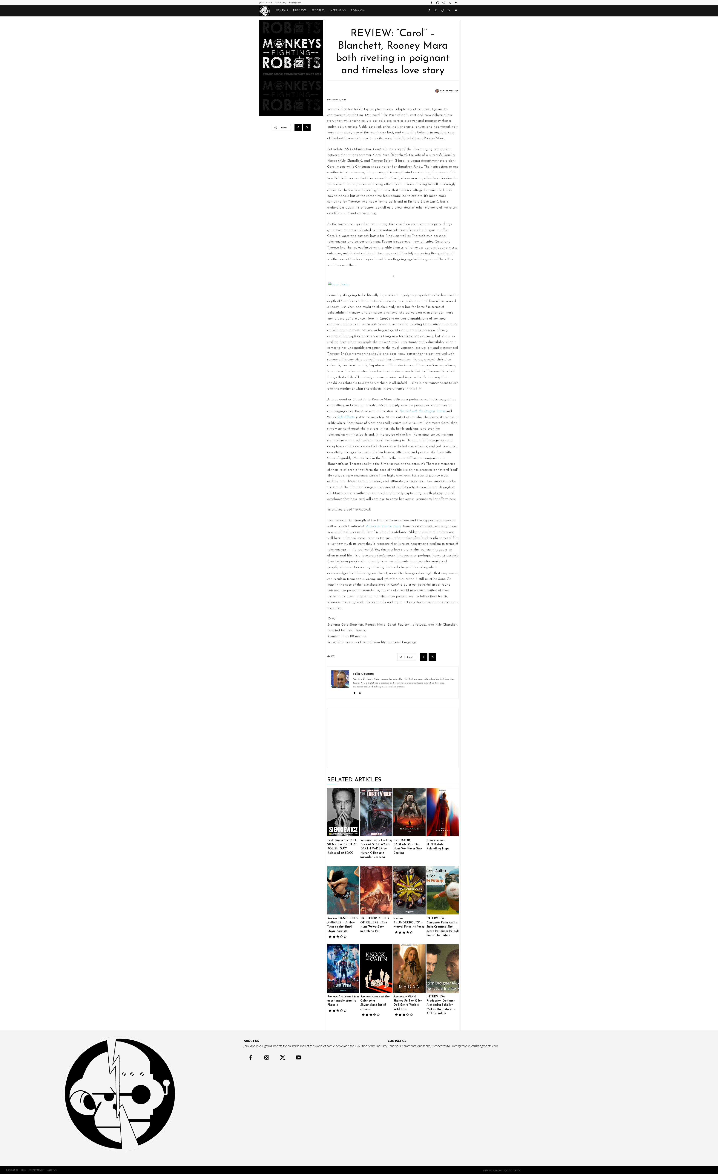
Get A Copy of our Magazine (288, 3)
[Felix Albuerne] (437, 91)
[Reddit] (444, 2)
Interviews (338, 10)
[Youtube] (456, 2)
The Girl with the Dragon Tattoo (422, 411)
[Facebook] (431, 2)
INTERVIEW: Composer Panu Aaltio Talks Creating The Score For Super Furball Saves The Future (442, 927)
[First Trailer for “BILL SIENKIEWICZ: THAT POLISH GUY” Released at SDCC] (343, 812)
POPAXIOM (358, 10)
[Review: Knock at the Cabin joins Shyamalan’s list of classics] (376, 968)
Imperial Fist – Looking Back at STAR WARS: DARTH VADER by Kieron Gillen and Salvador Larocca (376, 849)
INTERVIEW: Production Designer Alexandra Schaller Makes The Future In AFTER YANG (440, 1005)
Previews (299, 10)
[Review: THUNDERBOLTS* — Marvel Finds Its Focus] (409, 890)
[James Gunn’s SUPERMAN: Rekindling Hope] (442, 812)
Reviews (282, 10)
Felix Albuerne (450, 91)
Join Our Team (265, 3)
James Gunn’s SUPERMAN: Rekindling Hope (437, 844)
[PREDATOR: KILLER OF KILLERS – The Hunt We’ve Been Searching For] (376, 890)
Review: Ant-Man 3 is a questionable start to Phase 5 (343, 1001)
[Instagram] (437, 2)
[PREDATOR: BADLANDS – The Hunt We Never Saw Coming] (409, 812)
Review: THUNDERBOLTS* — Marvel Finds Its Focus (408, 922)
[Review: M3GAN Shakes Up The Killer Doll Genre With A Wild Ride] (409, 968)
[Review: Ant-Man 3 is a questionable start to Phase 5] (343, 968)
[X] (450, 2)
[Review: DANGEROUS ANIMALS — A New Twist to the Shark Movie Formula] (343, 890)
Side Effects (345, 417)
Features (318, 10)
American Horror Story (383, 526)
